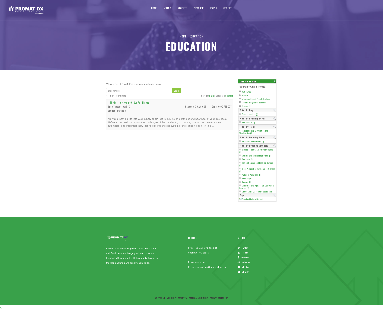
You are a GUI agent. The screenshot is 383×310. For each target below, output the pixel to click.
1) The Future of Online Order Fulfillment (128, 102)
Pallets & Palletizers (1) (251, 174)
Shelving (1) (246, 182)
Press (213, 8)
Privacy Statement (219, 298)
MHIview (245, 271)
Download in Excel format (252, 199)
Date (211, 95)
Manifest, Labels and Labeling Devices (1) (256, 164)
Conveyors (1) (247, 159)
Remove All (246, 106)
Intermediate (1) (248, 122)
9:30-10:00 (246, 91)
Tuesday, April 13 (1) (250, 114)
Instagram (245, 262)
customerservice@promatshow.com (209, 266)
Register (182, 8)
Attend (167, 8)
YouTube (244, 252)
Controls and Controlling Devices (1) (256, 155)
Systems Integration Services (254, 102)
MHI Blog (245, 266)
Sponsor (199, 8)
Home (154, 8)
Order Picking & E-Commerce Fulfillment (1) (257, 170)
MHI (164, 298)
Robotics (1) (247, 178)
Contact (227, 8)
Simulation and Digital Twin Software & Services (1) (256, 186)
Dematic (245, 95)
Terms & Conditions (198, 298)
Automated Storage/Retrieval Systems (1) (256, 151)
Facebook (245, 257)
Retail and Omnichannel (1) (253, 141)
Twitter (245, 247)
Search (176, 90)
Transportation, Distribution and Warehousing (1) (253, 132)
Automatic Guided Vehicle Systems (256, 98)
